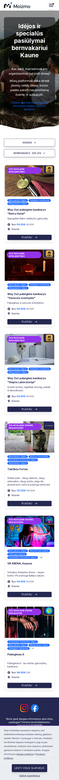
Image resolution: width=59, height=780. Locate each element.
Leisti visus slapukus (29, 768)
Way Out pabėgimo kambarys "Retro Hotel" (26, 211)
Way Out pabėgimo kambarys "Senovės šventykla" (26, 296)
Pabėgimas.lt (15, 654)
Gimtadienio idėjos (18, 463)
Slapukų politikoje (25, 754)
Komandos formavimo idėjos (23, 460)
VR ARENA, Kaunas (19, 563)
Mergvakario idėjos (18, 203)
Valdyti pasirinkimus (29, 775)
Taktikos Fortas (17, 469)
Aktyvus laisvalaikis (39, 456)
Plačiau (27, 237)
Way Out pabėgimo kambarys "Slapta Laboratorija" (26, 380)
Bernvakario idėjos (18, 200)
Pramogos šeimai (17, 554)
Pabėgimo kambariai (39, 200)
